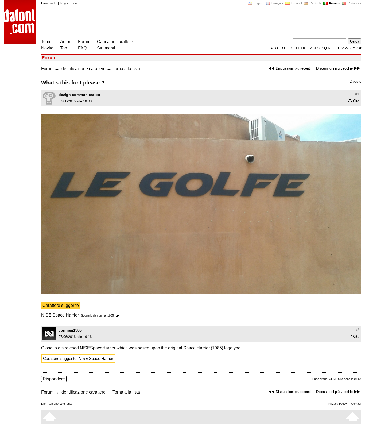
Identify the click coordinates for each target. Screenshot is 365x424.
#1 (357, 94)
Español (296, 3)
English (258, 3)
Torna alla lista (126, 68)
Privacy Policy (337, 403)
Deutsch (315, 3)
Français (277, 3)
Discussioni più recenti (293, 68)
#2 (357, 330)
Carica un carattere (115, 41)
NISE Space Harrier (60, 315)
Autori (65, 41)
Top (63, 48)
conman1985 (105, 315)
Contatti (356, 403)
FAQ (82, 48)
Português (353, 3)
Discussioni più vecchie (334, 68)
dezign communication (79, 94)
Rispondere (54, 379)
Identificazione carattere (83, 68)
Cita (356, 101)
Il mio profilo (48, 3)
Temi (45, 41)
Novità (47, 48)
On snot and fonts (60, 403)
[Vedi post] (118, 315)
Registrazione (69, 3)
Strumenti (106, 48)
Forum (84, 41)
